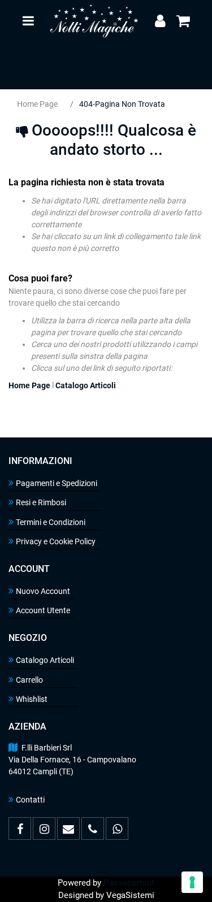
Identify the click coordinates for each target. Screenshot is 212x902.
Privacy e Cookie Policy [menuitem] (56, 541)
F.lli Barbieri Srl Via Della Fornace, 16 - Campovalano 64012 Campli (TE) (72, 759)
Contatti (30, 799)
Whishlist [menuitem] (31, 699)
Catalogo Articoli (85, 385)
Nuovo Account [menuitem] (43, 591)
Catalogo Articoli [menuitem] (45, 660)
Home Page (37, 104)
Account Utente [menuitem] (43, 610)
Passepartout (128, 883)
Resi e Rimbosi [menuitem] (41, 502)
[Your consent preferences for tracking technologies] (192, 882)
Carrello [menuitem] (29, 679)
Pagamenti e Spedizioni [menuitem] (56, 483)
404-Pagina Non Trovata (122, 104)
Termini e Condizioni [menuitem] (50, 522)
